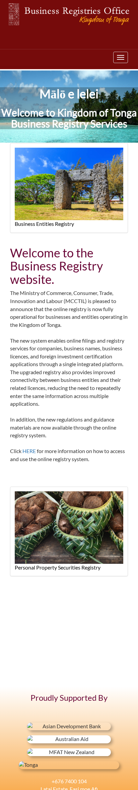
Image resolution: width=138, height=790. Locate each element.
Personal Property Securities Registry (57, 567)
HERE (29, 451)
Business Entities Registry (44, 223)
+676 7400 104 (69, 781)
